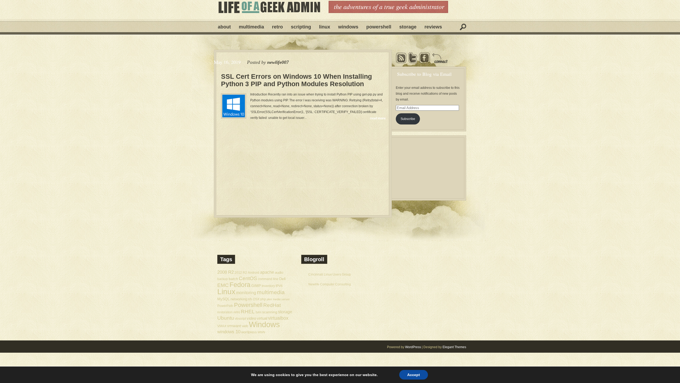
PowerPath (225, 305)
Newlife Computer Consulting (329, 284)
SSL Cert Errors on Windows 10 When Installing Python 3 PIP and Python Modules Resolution (296, 80)
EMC (223, 285)
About (224, 27)
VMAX (221, 326)
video (251, 318)
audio (279, 272)
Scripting (301, 27)
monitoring (246, 292)
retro (236, 312)
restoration (225, 312)
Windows (348, 27)
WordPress (413, 347)
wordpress (249, 332)
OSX (256, 299)
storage (285, 311)
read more (378, 118)
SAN (258, 312)
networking (239, 299)
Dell (282, 279)
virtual (262, 318)
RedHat (272, 305)
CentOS (248, 278)
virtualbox (278, 318)
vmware (234, 326)
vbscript (240, 318)
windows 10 (228, 331)
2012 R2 (241, 272)
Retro (277, 27)
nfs (250, 299)
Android (253, 272)
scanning (269, 312)
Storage (407, 27)
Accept (413, 375)
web (245, 326)
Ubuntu (225, 318)
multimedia (271, 292)
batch (233, 279)
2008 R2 (225, 272)
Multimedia (251, 27)
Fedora (240, 284)
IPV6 (279, 286)
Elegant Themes (454, 347)
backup (222, 279)
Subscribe (408, 119)
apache (267, 272)
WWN (261, 332)
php (263, 299)
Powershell (378, 27)
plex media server (278, 299)
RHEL (248, 311)
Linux (324, 27)
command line (268, 279)
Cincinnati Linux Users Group (329, 274)
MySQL (223, 299)
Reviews (433, 27)
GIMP (256, 286)
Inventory (268, 286)
